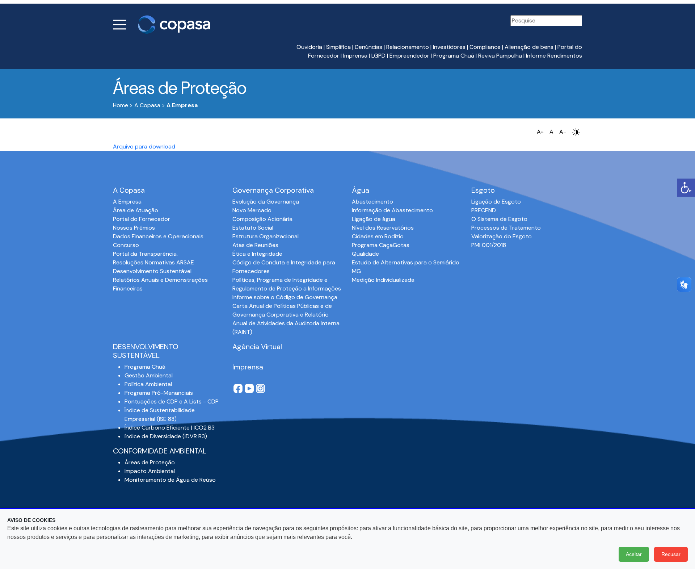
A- (562, 131)
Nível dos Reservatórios (383, 227)
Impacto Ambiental (150, 471)
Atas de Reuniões (255, 245)
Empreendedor (409, 55)
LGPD (378, 55)
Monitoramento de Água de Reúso (170, 480)
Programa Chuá (453, 55)
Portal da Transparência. (145, 254)
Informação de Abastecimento (392, 210)
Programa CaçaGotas (380, 245)
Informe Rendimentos (554, 55)
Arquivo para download (144, 146)
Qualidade (365, 254)
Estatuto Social (252, 227)
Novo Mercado (251, 210)
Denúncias (368, 47)
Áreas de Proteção (150, 462)
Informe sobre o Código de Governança (284, 297)
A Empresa (127, 201)
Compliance (485, 47)
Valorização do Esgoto (501, 236)
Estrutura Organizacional (265, 236)
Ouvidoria (309, 47)
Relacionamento (407, 47)
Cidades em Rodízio (378, 236)
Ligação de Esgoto (496, 201)
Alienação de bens (529, 47)
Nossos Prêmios (134, 227)
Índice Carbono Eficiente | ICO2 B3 (170, 427)
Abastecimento (372, 201)
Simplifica (338, 47)
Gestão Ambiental (149, 375)
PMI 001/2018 (488, 245)
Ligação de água (373, 219)
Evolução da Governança (265, 201)
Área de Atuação (135, 210)
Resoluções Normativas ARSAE (153, 262)
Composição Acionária (262, 219)
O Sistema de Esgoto (499, 219)
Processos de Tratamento (506, 227)
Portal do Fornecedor (141, 219)
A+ (540, 131)
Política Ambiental (148, 384)
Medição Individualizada (383, 280)
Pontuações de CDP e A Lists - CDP (172, 401)
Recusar (671, 554)
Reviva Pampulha (500, 55)
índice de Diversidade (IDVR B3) (166, 436)
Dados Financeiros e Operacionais (158, 236)
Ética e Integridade (257, 254)
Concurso (126, 245)
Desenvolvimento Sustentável (152, 271)
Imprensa (355, 55)
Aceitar (634, 554)
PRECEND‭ (483, 210)
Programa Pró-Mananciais (159, 393)
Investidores (449, 47)
